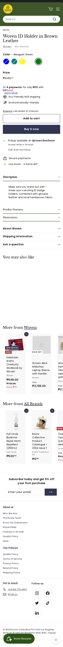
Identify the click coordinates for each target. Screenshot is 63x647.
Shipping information (18, 236)
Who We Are (10, 513)
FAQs (6, 541)
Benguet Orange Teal (14, 61)
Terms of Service (12, 558)
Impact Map (10, 527)
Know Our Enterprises (15, 522)
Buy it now (31, 129)
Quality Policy (10, 536)
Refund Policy (10, 568)
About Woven (12, 228)
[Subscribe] (51, 492)
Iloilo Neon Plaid (30, 61)
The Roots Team (12, 518)
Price (6, 72)
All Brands (33, 404)
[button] (31, 177)
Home (6, 30)
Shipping (7, 111)
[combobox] (31, 19)
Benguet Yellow (22, 61)
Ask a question (13, 244)
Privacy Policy (10, 563)
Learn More (11, 93)
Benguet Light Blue (6, 61)
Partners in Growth (13, 531)
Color (18, 54)
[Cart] (51, 9)
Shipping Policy (11, 572)
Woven (7, 46)
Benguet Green (38, 61)
